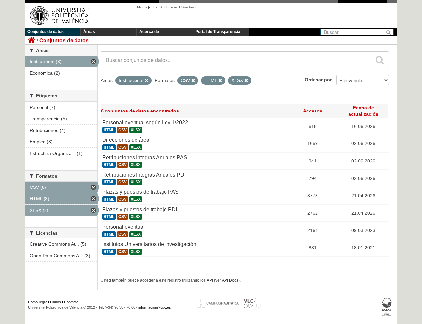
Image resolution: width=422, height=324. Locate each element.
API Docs (230, 280)
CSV (122, 130)
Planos (55, 302)
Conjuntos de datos (45, 31)
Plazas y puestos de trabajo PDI (139, 209)
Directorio (188, 7)
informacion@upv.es (154, 307)
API (210, 280)
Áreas (89, 31)
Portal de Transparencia (218, 31)
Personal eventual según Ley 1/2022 (145, 122)
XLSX (136, 130)
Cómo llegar (37, 302)
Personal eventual (123, 227)
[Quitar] (146, 81)
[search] (380, 60)
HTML (109, 130)
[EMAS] (386, 306)
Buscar (171, 7)
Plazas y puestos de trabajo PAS (140, 192)
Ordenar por (318, 79)
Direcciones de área (125, 140)
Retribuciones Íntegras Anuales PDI (144, 175)
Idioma (142, 7)
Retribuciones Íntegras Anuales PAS (144, 157)
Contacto (71, 302)
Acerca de (149, 31)
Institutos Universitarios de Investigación (149, 244)
